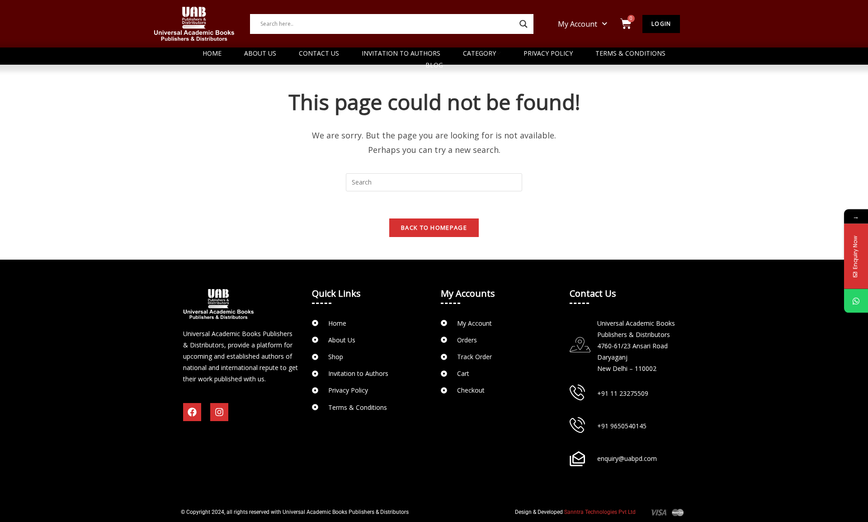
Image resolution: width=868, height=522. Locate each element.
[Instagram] (219, 412)
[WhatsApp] (856, 301)
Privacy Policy (548, 53)
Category (479, 53)
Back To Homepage (434, 227)
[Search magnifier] (523, 24)
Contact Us (319, 53)
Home (212, 53)
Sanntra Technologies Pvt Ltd (600, 512)
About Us (260, 53)
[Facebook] (192, 412)
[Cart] (625, 24)
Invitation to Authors (401, 53)
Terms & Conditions (630, 53)
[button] (582, 24)
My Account (577, 24)
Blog (434, 65)
